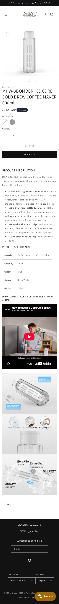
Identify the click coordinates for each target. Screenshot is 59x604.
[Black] (12, 122)
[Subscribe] (44, 549)
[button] (6, 14)
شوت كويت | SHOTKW (17, 593)
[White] (5, 122)
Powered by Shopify (34, 593)
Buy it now (29, 154)
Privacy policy (23, 597)
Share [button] (8, 504)
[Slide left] (23, 81)
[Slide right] (36, 81)
